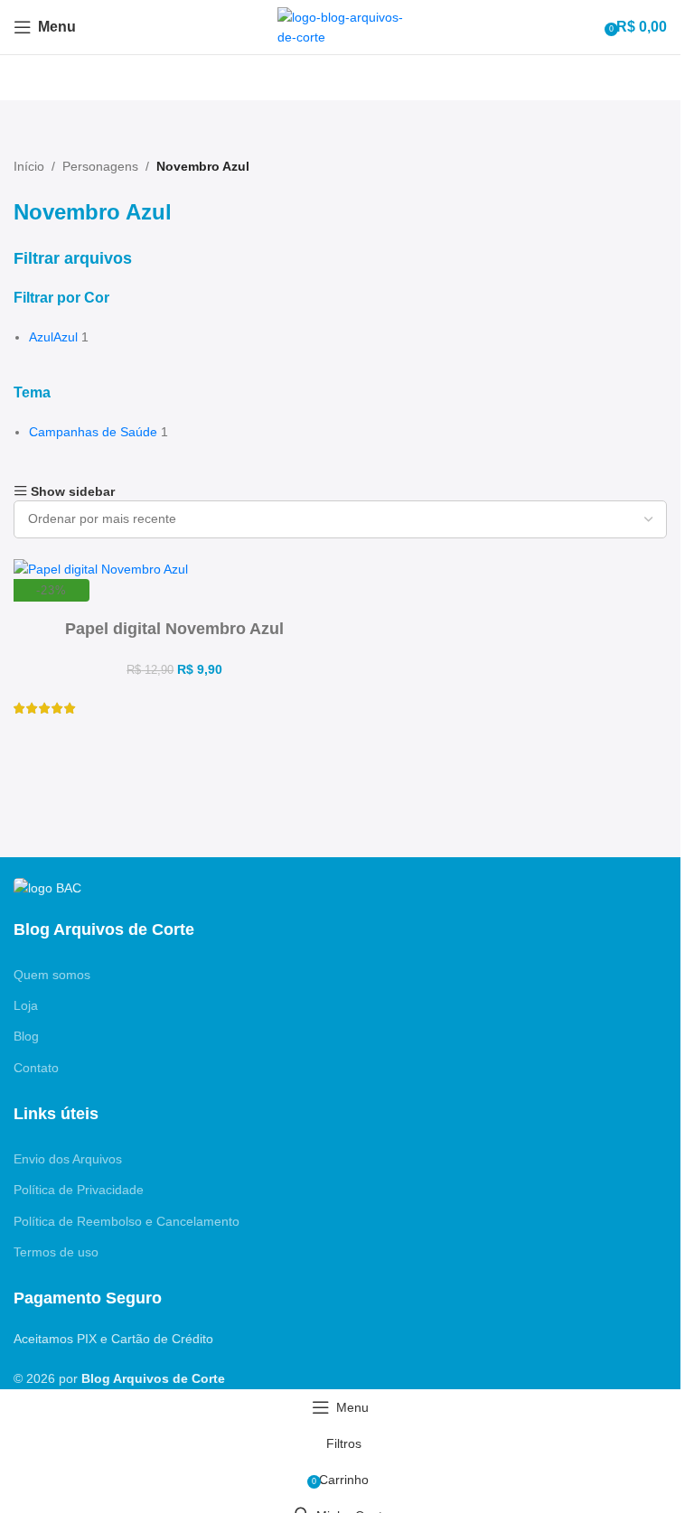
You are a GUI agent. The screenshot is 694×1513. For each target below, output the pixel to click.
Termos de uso (56, 1252)
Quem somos (52, 974)
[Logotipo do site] (340, 26)
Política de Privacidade (79, 1189)
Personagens (100, 166)
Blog (26, 1036)
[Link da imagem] (47, 887)
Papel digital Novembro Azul (174, 629)
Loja (26, 1005)
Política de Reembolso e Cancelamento (126, 1221)
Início (29, 166)
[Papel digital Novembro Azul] (101, 568)
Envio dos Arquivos (68, 1159)
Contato (36, 1067)
